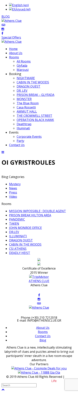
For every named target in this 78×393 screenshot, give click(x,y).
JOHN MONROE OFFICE (25, 228)
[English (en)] (19, 5)
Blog (43, 340)
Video (13, 197)
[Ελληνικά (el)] (19, 9)
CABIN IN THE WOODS (25, 244)
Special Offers (11, 37)
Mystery (15, 184)
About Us (42, 328)
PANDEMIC (17, 219)
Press (13, 192)
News (13, 188)
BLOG (6, 16)
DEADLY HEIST (19, 253)
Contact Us (43, 336)
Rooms (43, 332)
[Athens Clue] (12, 42)
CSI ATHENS (18, 249)
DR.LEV (14, 232)
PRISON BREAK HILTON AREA (30, 215)
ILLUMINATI (18, 236)
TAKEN (14, 223)
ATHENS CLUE (39, 281)
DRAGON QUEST (21, 240)
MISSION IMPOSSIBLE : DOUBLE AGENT (37, 211)
